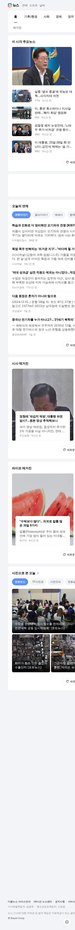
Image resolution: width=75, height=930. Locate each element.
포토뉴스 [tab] (20, 581)
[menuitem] (15, 16)
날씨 (42, 5)
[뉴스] (16, 5)
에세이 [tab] (59, 214)
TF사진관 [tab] (37, 581)
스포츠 (33, 5)
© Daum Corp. (16, 918)
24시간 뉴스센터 (43, 901)
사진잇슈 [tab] (55, 581)
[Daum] (10, 5)
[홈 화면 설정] (67, 922)
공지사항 (60, 901)
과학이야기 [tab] (21, 214)
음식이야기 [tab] (41, 214)
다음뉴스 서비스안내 (19, 901)
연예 (25, 5)
